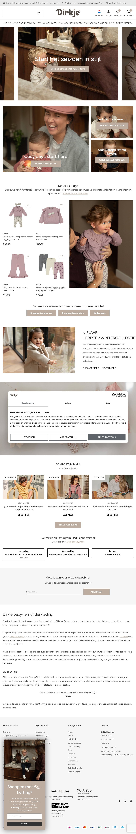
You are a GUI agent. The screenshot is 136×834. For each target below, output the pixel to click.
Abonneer (96, 592)
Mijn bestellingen (42, 736)
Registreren (40, 732)
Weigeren (29, 437)
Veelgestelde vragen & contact (15, 736)
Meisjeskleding (74, 747)
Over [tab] (108, 403)
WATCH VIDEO (109, 368)
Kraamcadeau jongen (41, 313)
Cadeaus (105, 23)
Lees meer (23, 515)
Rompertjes (72, 761)
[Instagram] (125, 801)
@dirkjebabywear (75, 542)
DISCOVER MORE (91, 368)
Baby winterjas (74, 772)
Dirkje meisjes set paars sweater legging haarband (18, 238)
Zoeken (39, 13)
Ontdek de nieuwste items (75, 194)
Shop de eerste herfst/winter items (68, 69)
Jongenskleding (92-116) (55, 23)
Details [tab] (68, 403)
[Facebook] (119, 801)
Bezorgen (7, 739)
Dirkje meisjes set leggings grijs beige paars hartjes (50, 289)
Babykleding (73, 739)
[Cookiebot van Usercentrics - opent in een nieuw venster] (114, 395)
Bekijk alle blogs (68, 525)
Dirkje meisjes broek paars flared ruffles (15, 289)
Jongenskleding (74, 743)
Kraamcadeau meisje (73, 313)
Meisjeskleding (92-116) (81, 23)
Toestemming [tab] (28, 403)
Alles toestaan (107, 437)
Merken (128, 23)
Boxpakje (71, 764)
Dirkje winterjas (17, 636)
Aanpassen (66, 437)
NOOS (15, 23)
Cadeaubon (100, 313)
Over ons (6, 732)
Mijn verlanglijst (41, 739)
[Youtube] (131, 801)
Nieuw (7, 23)
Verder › (24, 824)
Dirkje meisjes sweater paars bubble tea (49, 238)
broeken (124, 636)
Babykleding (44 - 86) (30, 23)
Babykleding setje (75, 768)
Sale (96, 23)
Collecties (117, 23)
